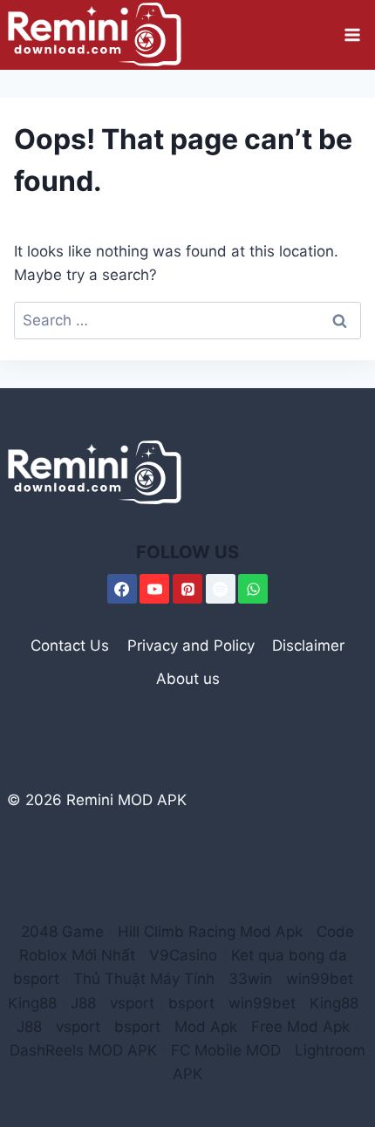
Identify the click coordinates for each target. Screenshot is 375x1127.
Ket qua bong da (289, 955)
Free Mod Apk (300, 1026)
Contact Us (70, 645)
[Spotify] (220, 589)
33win (250, 978)
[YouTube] (154, 589)
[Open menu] (352, 34)
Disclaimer (308, 645)
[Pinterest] (187, 589)
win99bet (319, 978)
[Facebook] (122, 589)
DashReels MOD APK (83, 1050)
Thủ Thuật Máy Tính (144, 978)
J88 (83, 1003)
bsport (36, 978)
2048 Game (62, 931)
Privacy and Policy (191, 645)
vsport (132, 1003)
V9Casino (183, 955)
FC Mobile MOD (226, 1050)
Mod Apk (205, 1026)
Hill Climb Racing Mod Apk (210, 931)
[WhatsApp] (253, 589)
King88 (32, 1003)
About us (188, 678)
